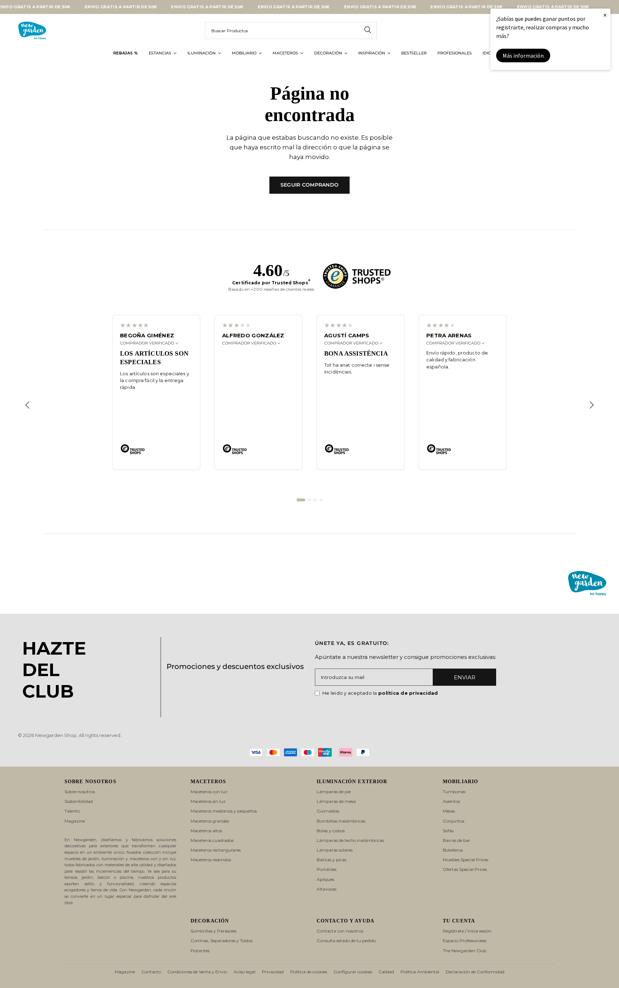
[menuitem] (125, 53)
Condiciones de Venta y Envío (197, 971)
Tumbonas (454, 791)
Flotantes (200, 950)
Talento (72, 811)
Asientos (451, 801)
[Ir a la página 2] (309, 499)
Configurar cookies (353, 971)
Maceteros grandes (210, 821)
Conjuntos (453, 821)
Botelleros (453, 850)
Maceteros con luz (209, 791)
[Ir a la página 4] (321, 499)
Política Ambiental (419, 971)
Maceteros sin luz (208, 801)
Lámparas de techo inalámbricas (350, 840)
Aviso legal (244, 971)
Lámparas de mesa (336, 801)
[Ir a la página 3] (315, 499)
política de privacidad (408, 693)
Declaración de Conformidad (475, 971)
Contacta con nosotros (340, 931)
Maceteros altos (206, 830)
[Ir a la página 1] (301, 499)
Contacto (151, 971)
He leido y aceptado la (380, 693)
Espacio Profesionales (464, 940)
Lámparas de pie (334, 791)
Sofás (448, 830)
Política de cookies (308, 971)
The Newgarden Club (464, 950)
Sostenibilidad (78, 801)
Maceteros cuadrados (212, 840)
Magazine (74, 821)
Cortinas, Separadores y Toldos (222, 940)
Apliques (325, 879)
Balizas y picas (331, 859)
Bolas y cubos (331, 830)
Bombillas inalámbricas (341, 821)
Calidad (386, 971)
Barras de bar (456, 840)
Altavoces (326, 889)
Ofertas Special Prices (465, 869)
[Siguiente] (592, 405)
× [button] (605, 14)
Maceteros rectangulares (216, 850)
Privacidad (273, 971)
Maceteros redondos (211, 859)
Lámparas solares (334, 850)
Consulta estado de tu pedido (346, 940)
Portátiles (326, 869)
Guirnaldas (328, 811)
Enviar (464, 677)
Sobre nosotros (79, 791)
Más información (523, 55)
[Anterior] (27, 405)
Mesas (449, 811)
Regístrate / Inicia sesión (467, 931)
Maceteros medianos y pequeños (224, 811)
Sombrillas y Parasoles (213, 931)
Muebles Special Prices (465, 859)
